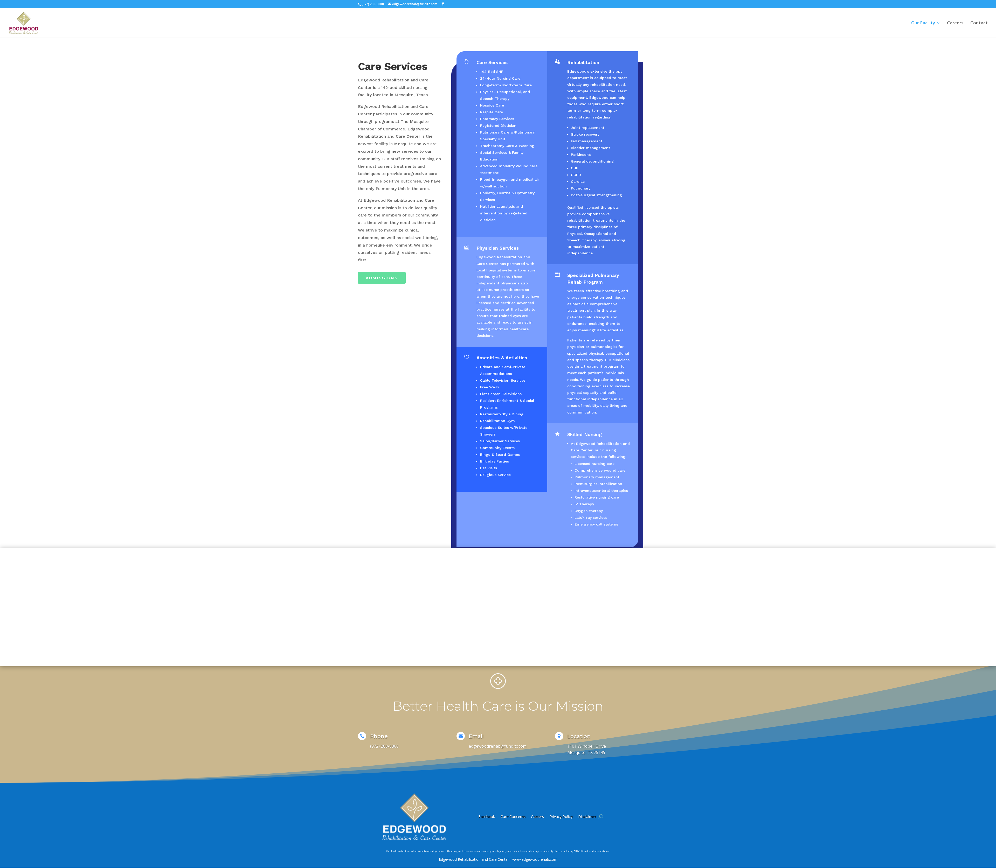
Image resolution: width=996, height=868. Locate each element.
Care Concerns (513, 816)
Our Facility (923, 23)
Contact (979, 23)
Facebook (486, 816)
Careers (955, 23)
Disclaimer (587, 816)
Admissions (382, 277)
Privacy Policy (561, 816)
